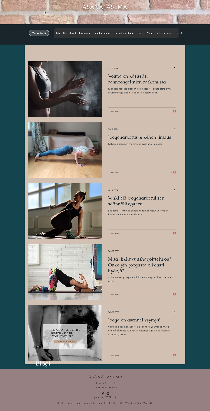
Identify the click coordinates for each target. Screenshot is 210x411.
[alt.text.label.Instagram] (107, 393)
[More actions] (176, 68)
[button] (177, 46)
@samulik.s (118, 403)
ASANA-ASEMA (105, 377)
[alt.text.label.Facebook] (103, 393)
